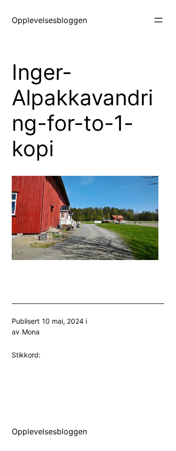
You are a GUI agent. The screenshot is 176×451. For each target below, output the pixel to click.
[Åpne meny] (158, 20)
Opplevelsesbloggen (49, 20)
